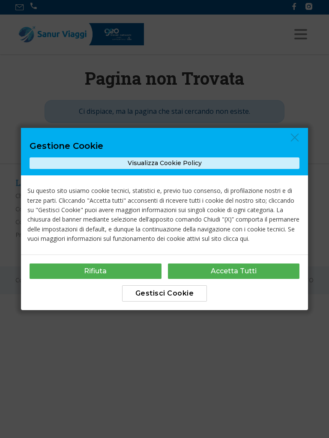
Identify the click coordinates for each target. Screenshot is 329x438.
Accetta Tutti (234, 271)
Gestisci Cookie (164, 293)
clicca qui (235, 238)
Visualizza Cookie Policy (165, 163)
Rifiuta (95, 271)
